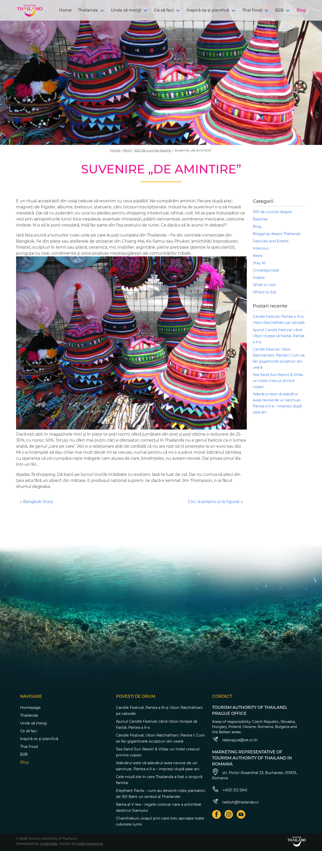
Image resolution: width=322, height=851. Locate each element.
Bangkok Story (38, 501)
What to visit (264, 285)
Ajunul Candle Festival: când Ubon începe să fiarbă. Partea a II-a (278, 336)
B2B (279, 10)
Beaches (260, 219)
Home (65, 10)
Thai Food (252, 10)
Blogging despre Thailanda (276, 233)
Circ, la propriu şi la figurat (214, 501)
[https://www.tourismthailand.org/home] (297, 841)
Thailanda (88, 10)
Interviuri (261, 248)
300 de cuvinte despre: (153, 150)
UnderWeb (49, 843)
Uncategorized (266, 270)
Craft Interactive (89, 843)
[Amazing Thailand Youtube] (241, 814)
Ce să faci (164, 10)
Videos (259, 277)
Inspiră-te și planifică (208, 10)
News (257, 255)
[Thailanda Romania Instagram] (228, 814)
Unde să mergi (126, 10)
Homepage (30, 707)
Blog (301, 10)
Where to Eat (264, 292)
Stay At (259, 263)
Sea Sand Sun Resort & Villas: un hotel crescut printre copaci (278, 380)
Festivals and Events (271, 241)
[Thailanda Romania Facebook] (216, 814)
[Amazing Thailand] (30, 10)
